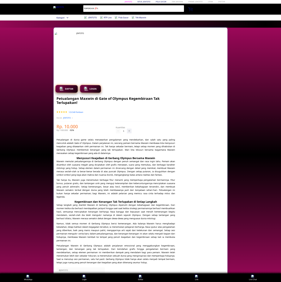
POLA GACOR (161, 2)
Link (196, 279)
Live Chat (253, 279)
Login (84, 279)
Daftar (140, 279)
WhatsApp (28, 279)
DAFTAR (221, 2)
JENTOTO (128, 2)
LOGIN (210, 2)
